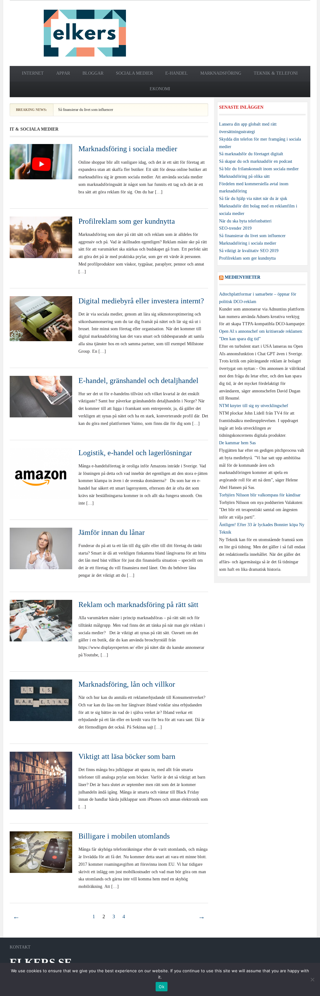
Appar (63, 73)
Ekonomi (160, 89)
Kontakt (20, 947)
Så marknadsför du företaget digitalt (251, 154)
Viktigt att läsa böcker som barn (126, 756)
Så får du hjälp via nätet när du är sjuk (253, 198)
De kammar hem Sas (237, 443)
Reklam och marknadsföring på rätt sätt (138, 604)
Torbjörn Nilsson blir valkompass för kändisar (260, 495)
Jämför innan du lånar (111, 532)
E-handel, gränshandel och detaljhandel (138, 380)
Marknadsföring (220, 73)
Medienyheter (242, 277)
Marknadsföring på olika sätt (244, 176)
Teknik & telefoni (276, 73)
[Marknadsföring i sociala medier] (41, 161)
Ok (161, 986)
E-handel (176, 73)
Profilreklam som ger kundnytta (126, 221)
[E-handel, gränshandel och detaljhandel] (41, 396)
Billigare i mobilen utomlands (124, 836)
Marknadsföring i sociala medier (127, 149)
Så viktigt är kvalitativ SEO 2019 (248, 250)
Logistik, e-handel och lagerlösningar (135, 453)
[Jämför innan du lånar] (41, 548)
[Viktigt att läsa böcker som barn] (41, 780)
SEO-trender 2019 (235, 228)
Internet (33, 73)
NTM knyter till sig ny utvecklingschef (253, 405)
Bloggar (92, 73)
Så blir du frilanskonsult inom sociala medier (259, 169)
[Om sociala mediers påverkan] (85, 32)
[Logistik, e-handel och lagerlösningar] (41, 473)
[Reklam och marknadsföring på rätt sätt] (41, 620)
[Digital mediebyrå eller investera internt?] (41, 318)
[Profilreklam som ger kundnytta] (41, 236)
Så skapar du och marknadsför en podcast (255, 161)
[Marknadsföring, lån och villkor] (41, 700)
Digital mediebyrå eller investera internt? (141, 301)
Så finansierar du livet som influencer (85, 109)
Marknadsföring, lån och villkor (126, 684)
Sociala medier (134, 73)
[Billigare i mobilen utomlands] (41, 851)
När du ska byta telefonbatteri (245, 221)
